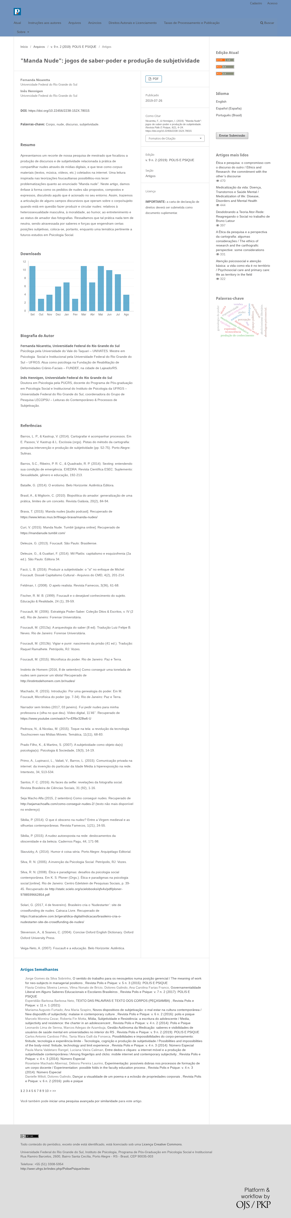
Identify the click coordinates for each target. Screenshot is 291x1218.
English (221, 101)
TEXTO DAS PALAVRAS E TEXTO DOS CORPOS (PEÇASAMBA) (123, 1000)
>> (54, 1091)
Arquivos (74, 23)
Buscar (268, 23)
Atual (17, 23)
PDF (155, 79)
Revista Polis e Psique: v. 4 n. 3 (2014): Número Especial (153, 1045)
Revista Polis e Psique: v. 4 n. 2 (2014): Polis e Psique (152, 1023)
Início (24, 46)
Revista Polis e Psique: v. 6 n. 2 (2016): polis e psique (156, 1014)
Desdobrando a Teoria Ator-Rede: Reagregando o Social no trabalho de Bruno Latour (243, 216)
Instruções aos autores (44, 23)
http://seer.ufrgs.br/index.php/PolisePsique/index (55, 1168)
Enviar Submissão (232, 135)
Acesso (272, 3)
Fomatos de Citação (162, 138)
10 (47, 1091)
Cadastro (256, 3)
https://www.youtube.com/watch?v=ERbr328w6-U (55, 718)
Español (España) (229, 108)
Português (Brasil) (229, 115)
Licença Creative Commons (162, 1144)
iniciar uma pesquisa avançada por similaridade (83, 1101)
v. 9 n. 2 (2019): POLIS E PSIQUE (73, 46)
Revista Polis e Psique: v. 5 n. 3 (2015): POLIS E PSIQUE (126, 983)
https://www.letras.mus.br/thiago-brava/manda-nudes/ (59, 517)
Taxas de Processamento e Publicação (192, 23)
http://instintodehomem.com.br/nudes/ (47, 681)
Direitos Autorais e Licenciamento (133, 23)
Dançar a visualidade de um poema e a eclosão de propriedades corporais (127, 1076)
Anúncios (94, 23)
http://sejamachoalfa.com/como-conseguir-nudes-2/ (57, 804)
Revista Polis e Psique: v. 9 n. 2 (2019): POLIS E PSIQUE (158, 1032)
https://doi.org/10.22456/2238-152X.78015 (59, 110)
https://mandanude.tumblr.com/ (42, 533)
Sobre (21, 32)
